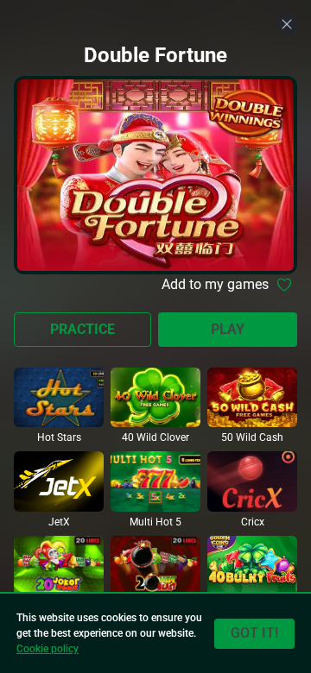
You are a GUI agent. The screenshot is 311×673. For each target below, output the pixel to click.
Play (227, 329)
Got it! (254, 633)
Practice (82, 329)
